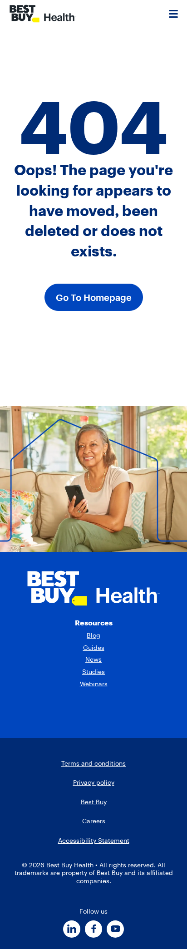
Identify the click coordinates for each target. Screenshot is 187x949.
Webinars (94, 684)
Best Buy (94, 802)
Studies (93, 672)
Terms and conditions (93, 763)
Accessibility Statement (93, 840)
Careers (93, 821)
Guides (93, 648)
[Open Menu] (173, 13)
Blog (93, 635)
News (93, 659)
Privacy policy (93, 782)
